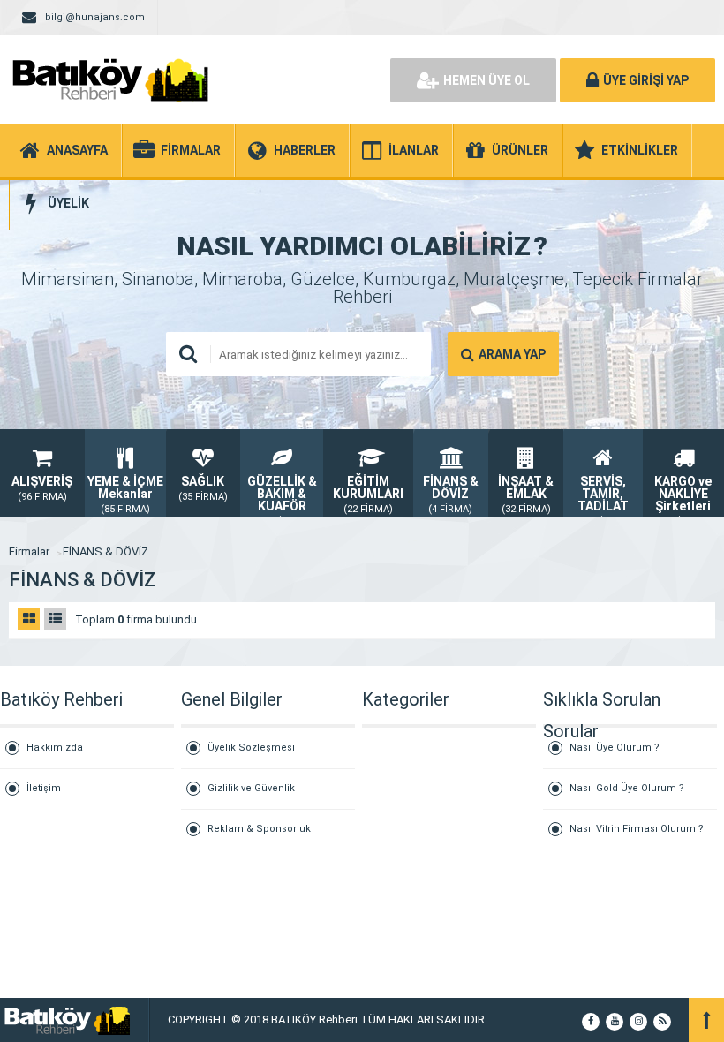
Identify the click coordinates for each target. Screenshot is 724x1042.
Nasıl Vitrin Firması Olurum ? (636, 828)
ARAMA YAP (512, 354)
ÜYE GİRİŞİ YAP (646, 80)
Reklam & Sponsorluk (259, 828)
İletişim (43, 788)
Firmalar (29, 551)
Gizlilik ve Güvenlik (251, 788)
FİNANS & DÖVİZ (105, 551)
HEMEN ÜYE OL (486, 80)
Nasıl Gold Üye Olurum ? (626, 788)
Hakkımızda (54, 747)
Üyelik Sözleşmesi (251, 747)
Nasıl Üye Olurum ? (614, 747)
